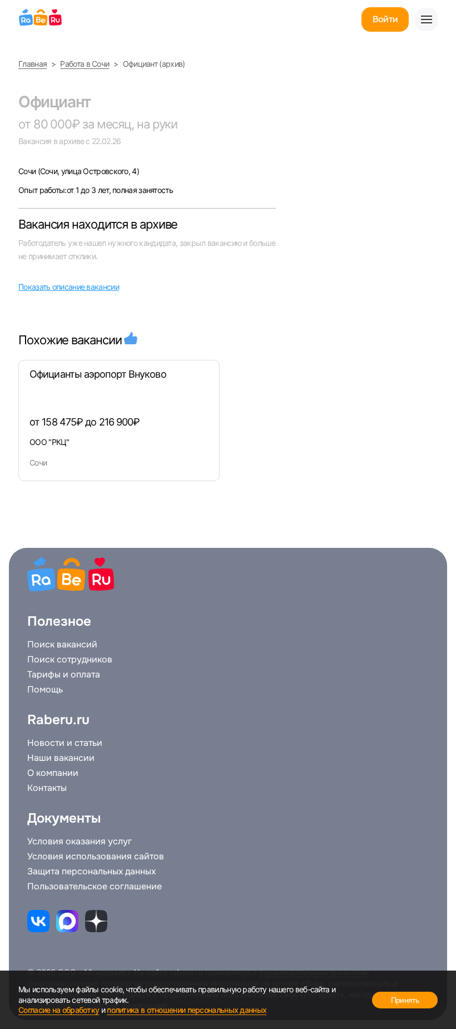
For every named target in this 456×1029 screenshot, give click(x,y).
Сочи (28, 171)
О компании (52, 773)
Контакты (47, 788)
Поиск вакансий (62, 644)
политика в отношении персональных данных (186, 1010)
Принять (405, 1000)
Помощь (45, 689)
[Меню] (426, 19)
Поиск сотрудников (69, 659)
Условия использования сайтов (95, 856)
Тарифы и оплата (63, 674)
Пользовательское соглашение (94, 886)
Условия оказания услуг (79, 841)
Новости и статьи (64, 743)
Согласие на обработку (58, 1010)
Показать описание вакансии (68, 286)
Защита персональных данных (91, 871)
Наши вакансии (61, 758)
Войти (385, 19)
